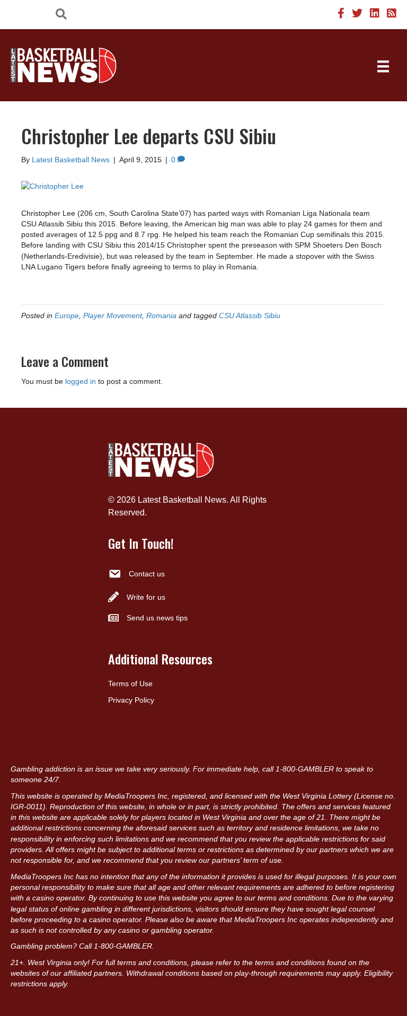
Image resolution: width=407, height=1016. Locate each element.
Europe (67, 315)
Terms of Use (130, 683)
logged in (80, 381)
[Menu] (383, 66)
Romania (161, 315)
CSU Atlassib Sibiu (249, 315)
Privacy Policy (131, 700)
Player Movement (112, 315)
